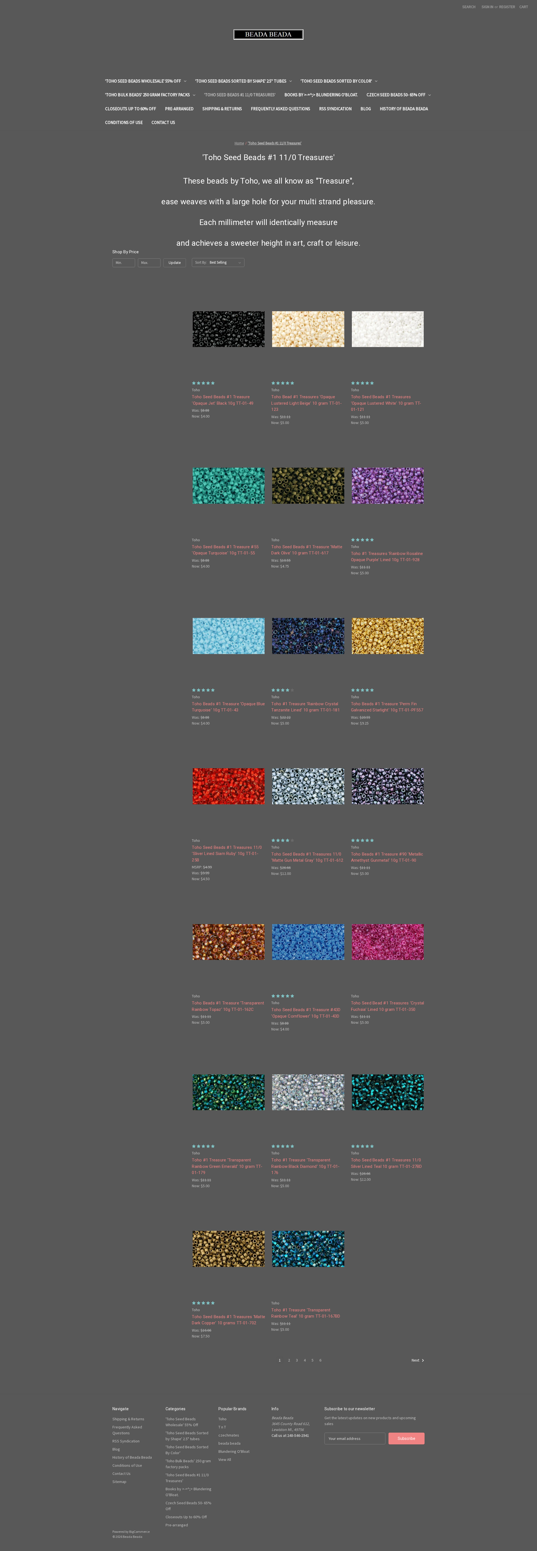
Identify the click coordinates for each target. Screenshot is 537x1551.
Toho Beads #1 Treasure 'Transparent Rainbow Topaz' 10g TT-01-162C (228, 1006)
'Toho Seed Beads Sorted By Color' (336, 81)
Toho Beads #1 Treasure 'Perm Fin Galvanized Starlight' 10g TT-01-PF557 (387, 707)
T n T (222, 1427)
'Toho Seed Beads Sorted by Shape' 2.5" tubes (240, 81)
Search (468, 6)
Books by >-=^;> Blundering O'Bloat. (321, 94)
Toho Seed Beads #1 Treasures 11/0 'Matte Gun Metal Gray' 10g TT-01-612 (307, 857)
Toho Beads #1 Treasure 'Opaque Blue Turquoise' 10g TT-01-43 (228, 707)
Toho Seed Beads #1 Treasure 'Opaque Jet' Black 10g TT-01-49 (222, 400)
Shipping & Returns (222, 108)
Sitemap (119, 1481)
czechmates (228, 1435)
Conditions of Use (124, 122)
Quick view (227, 319)
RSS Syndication (335, 108)
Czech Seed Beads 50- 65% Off (396, 94)
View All (224, 1459)
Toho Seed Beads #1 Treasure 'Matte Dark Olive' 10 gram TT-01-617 (306, 550)
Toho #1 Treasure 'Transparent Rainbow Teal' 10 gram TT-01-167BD (305, 1313)
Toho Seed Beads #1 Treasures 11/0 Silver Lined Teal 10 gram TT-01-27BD (386, 1163)
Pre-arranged (179, 108)
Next (416, 1360)
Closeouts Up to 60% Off (130, 108)
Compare (227, 329)
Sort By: (201, 262)
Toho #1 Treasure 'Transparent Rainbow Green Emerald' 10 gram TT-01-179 (227, 1166)
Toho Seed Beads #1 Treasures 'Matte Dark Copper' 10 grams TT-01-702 (228, 1320)
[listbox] (226, 262)
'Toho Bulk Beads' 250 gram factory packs (147, 94)
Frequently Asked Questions (280, 108)
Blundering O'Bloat (233, 1451)
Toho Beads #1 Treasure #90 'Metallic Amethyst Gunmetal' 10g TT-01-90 (387, 857)
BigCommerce (139, 1531)
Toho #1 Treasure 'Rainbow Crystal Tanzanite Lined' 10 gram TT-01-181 (305, 707)
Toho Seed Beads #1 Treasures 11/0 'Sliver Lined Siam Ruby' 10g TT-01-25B (227, 854)
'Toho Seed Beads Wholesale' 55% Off (143, 81)
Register (507, 6)
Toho (222, 1418)
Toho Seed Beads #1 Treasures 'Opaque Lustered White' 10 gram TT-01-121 (386, 403)
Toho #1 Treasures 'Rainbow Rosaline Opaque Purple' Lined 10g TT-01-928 (387, 557)
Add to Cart (229, 339)
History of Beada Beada (404, 108)
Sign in (487, 6)
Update (175, 263)
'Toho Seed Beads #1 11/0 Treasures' (239, 94)
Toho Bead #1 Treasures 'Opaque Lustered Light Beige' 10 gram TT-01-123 (306, 403)
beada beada (229, 1443)
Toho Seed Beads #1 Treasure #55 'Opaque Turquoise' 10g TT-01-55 (225, 550)
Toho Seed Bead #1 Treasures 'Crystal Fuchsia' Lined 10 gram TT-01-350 (387, 1006)
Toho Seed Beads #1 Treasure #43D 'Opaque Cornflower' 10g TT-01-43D (305, 1013)
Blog (366, 108)
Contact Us (163, 122)
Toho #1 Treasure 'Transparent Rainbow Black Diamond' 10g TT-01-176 (305, 1166)
